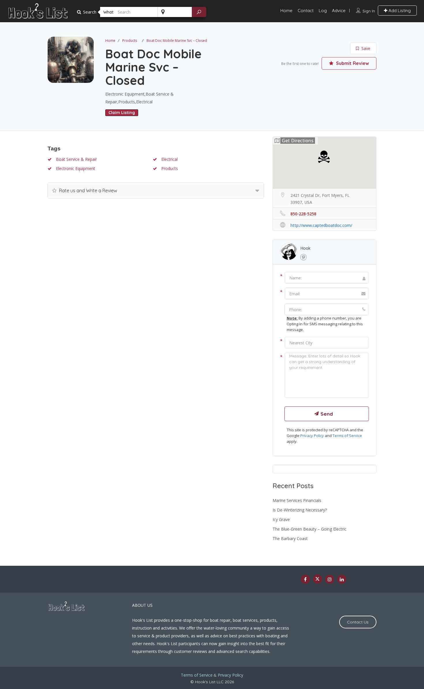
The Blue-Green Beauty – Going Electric (309, 529)
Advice (339, 10)
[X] (317, 579)
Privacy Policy (312, 435)
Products (129, 40)
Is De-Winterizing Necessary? (300, 510)
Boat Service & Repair (76, 159)
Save (365, 48)
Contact (306, 10)
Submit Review (352, 63)
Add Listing (399, 10)
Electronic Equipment (75, 168)
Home (286, 10)
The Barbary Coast (290, 538)
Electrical (169, 159)
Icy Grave (281, 519)
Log (323, 10)
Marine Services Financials (297, 500)
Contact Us (358, 622)
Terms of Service (347, 435)
